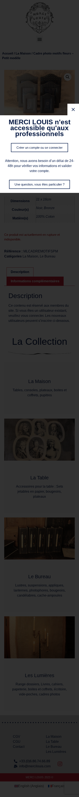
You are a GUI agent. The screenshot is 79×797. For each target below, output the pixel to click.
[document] (39, 398)
